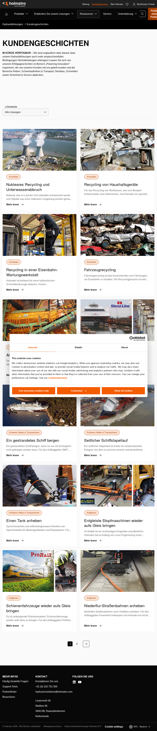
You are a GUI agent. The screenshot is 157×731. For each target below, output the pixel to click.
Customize (76, 390)
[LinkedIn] (74, 682)
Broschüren (8, 697)
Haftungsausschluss (52, 726)
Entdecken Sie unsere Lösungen (52, 14)
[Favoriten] (127, 4)
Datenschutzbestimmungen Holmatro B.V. (83, 726)
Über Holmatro (116, 4)
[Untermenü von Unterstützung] (135, 13)
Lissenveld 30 (43, 700)
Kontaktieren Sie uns (46, 681)
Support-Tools (10, 686)
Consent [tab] (32, 347)
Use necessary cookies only (34, 390)
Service (107, 14)
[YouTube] (80, 682)
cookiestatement (57, 378)
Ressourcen (86, 14)
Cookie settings (114, 726)
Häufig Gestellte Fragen (15, 681)
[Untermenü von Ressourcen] (95, 13)
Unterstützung (125, 14)
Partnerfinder (9, 691)
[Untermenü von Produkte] (26, 13)
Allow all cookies (123, 390)
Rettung (85, 4)
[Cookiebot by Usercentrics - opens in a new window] (131, 338)
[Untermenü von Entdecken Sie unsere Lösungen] (72, 13)
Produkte (19, 14)
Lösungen (11, 107)
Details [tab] (78, 347)
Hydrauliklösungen (100, 4)
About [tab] (124, 347)
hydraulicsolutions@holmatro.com (53, 691)
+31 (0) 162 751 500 (46, 686)
